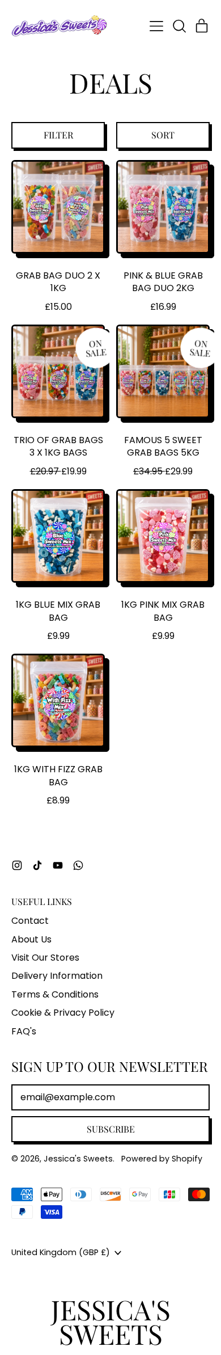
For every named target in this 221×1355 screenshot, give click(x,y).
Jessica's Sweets (78, 1158)
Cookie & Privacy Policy (62, 1012)
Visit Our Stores (45, 957)
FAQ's (23, 1031)
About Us (31, 939)
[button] (179, 26)
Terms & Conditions (55, 994)
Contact (30, 920)
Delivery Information (57, 975)
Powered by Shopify (161, 1158)
